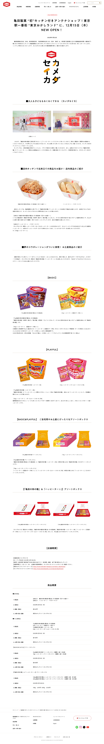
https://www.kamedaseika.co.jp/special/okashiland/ (48, 568)
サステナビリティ (74, 6)
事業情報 (28, 6)
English (54, 723)
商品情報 (19, 6)
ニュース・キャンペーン (44, 2)
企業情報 (85, 6)
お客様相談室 (62, 2)
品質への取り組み (60, 6)
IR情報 (94, 6)
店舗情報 (37, 6)
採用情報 (54, 2)
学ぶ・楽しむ (47, 6)
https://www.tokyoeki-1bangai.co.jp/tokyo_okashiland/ (49, 566)
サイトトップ (15, 710)
